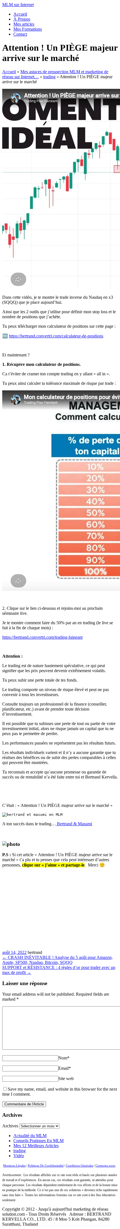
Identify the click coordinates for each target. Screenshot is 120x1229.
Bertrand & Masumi (74, 823)
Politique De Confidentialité (46, 1165)
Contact (20, 34)
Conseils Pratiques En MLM (38, 1140)
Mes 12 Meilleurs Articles (36, 1145)
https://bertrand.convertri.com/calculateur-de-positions (56, 336)
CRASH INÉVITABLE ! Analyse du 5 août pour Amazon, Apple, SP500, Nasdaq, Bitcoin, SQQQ (57, 960)
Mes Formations (27, 29)
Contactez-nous (105, 1165)
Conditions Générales (79, 1165)
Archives (10, 1125)
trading (19, 1150)
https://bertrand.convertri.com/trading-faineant (42, 637)
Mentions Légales (14, 1165)
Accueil (20, 14)
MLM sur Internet (18, 4)
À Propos (21, 19)
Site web (66, 1078)
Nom (63, 1058)
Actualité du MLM (30, 1135)
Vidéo (18, 1155)
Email (64, 1068)
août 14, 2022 (14, 952)
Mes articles (23, 24)
